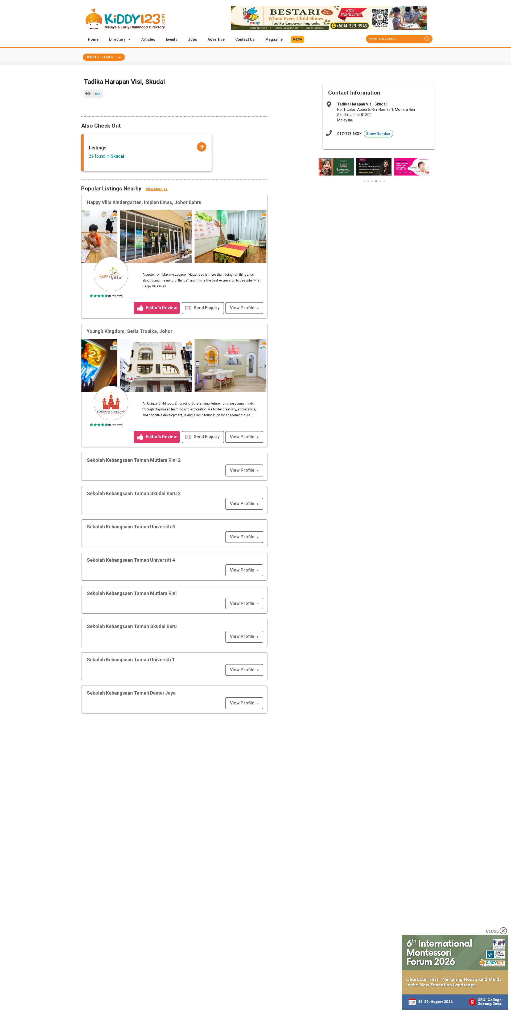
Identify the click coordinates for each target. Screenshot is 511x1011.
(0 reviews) (115, 296)
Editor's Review (161, 307)
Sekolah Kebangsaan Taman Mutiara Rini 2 (133, 460)
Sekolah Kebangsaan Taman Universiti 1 (131, 659)
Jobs (192, 39)
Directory (117, 39)
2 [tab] (368, 181)
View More (154, 189)
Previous (85, 237)
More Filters (100, 57)
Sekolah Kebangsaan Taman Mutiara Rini (132, 593)
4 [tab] (376, 181)
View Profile (242, 307)
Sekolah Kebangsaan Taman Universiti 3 (131, 526)
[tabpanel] (336, 167)
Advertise (216, 39)
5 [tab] (380, 181)
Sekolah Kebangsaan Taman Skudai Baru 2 (133, 493)
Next (264, 237)
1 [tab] (364, 181)
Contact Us (245, 39)
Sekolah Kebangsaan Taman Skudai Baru (132, 626)
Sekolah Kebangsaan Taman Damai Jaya (131, 693)
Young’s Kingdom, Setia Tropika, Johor (129, 331)
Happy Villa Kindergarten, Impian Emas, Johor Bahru (144, 202)
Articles (148, 39)
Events (172, 39)
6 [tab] (384, 181)
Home (93, 39)
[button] (297, 39)
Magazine (274, 39)
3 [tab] (372, 181)
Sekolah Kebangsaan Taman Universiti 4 (131, 560)
